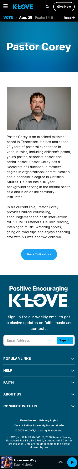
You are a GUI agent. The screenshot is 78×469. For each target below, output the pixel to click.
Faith (8, 382)
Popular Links (17, 358)
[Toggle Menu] (5, 6)
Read (68, 17)
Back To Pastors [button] (39, 254)
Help (7, 370)
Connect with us (20, 406)
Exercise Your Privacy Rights (39, 420)
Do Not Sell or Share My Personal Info (39, 425)
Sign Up (65, 340)
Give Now (64, 6)
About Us (12, 394)
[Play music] (72, 462)
